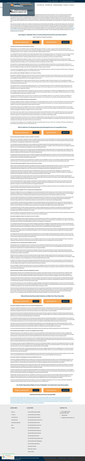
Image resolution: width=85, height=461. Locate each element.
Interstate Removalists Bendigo (42, 397)
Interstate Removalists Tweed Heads (22, 402)
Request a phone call (18, 12)
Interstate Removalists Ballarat (29, 397)
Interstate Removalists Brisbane (34, 414)
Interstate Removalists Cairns (20, 398)
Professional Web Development (49, 458)
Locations (65, 5)
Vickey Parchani (71, 458)
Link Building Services (62, 458)
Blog (12, 425)
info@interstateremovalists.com (68, 1)
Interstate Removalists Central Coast (46, 398)
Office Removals (48, 5)
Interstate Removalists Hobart (39, 400)
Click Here (36, 42)
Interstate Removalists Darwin (60, 398)
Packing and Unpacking (15, 422)
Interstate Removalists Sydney (43, 401)
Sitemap (12, 427)
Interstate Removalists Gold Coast (26, 400)
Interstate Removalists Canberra (32, 398)
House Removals (40, 5)
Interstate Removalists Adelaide (16, 397)
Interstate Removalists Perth (16, 401)
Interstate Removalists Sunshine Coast (29, 401)
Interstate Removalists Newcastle (65, 400)
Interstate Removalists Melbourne (52, 400)
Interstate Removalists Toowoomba (56, 401)
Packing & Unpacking (57, 5)
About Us (13, 411)
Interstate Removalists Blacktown (55, 397)
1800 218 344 (55, 1)
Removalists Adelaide (32, 446)
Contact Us (71, 5)
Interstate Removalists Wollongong (37, 402)
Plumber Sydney (31, 451)
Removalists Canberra (32, 448)
